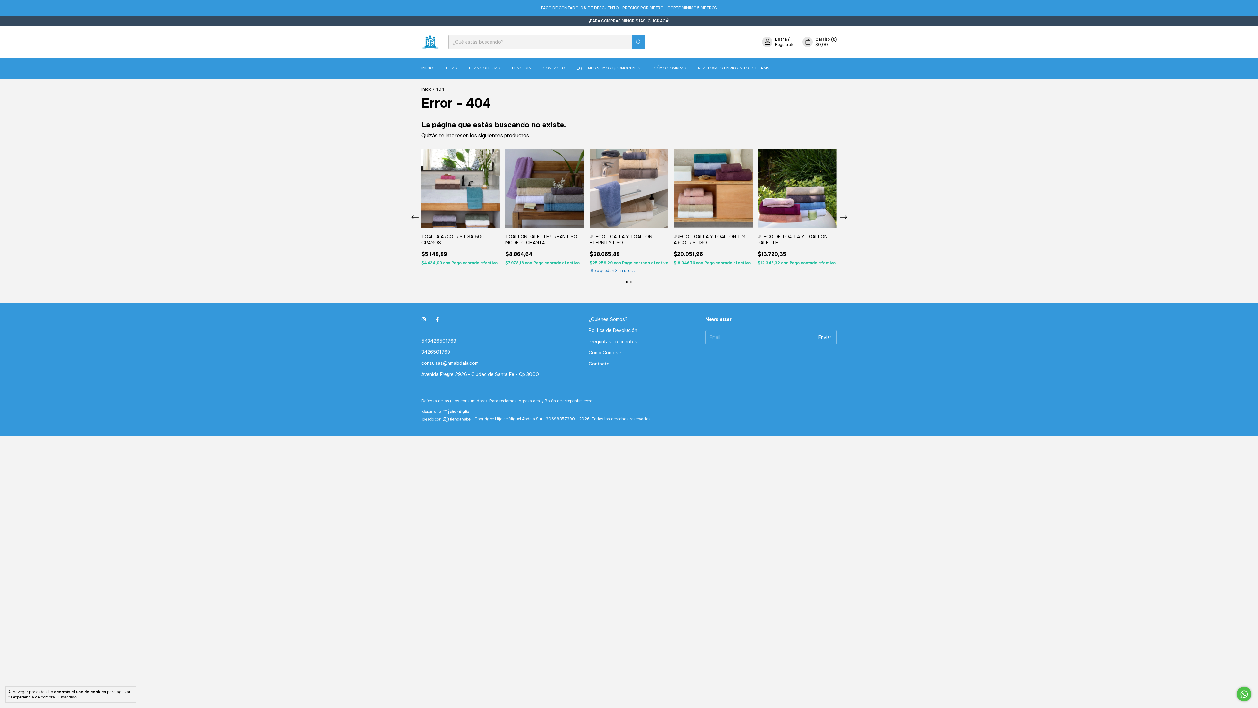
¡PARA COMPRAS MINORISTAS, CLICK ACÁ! (629, 21)
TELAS (451, 68)
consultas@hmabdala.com (450, 363)
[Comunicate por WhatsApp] (1244, 694)
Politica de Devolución (613, 330)
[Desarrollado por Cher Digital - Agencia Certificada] (446, 411)
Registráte (784, 44)
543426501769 (438, 341)
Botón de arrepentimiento (568, 400)
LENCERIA (521, 68)
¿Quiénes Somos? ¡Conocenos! (609, 68)
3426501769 (435, 352)
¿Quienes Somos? (608, 319)
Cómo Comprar (670, 68)
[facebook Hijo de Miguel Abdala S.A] (437, 319)
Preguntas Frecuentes (613, 341)
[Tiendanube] (446, 420)
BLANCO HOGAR (484, 68)
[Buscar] (638, 42)
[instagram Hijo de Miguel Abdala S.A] (423, 319)
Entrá (781, 39)
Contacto (554, 68)
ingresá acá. (529, 400)
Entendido (67, 697)
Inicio (427, 68)
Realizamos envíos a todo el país (734, 68)
